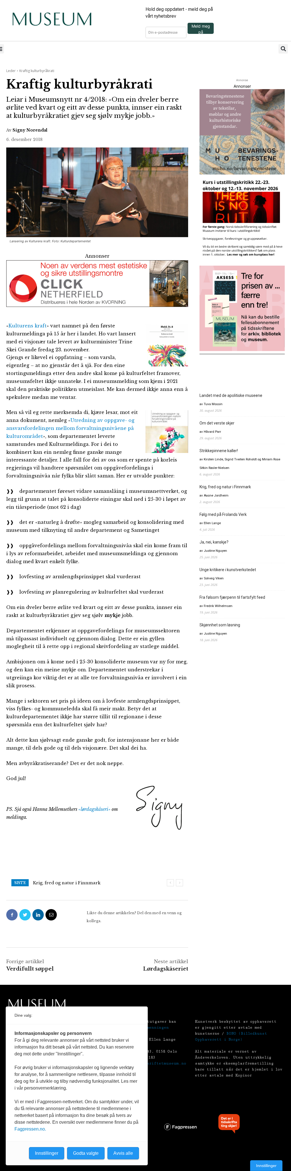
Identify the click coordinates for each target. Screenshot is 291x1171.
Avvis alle (123, 1153)
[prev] (170, 882)
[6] (242, 132)
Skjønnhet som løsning (219, 625)
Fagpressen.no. (30, 1129)
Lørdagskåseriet (165, 969)
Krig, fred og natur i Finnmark (67, 882)
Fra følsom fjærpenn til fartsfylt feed (232, 597)
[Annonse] (242, 220)
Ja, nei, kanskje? (213, 542)
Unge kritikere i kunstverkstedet (227, 569)
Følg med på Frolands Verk (223, 514)
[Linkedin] (38, 914)
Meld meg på (201, 29)
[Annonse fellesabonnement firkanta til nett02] (242, 308)
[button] (283, 49)
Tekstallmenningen (148, 1027)
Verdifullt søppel (30, 969)
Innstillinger (266, 1165)
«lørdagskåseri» (94, 809)
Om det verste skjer (216, 423)
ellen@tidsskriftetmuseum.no (153, 1063)
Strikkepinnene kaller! (218, 450)
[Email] (51, 914)
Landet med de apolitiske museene (230, 395)
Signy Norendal (30, 130)
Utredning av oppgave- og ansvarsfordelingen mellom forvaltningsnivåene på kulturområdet (70, 428)
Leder (11, 70)
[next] (179, 882)
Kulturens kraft (28, 326)
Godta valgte (86, 1153)
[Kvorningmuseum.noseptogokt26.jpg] (97, 283)
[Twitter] (25, 914)
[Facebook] (12, 914)
